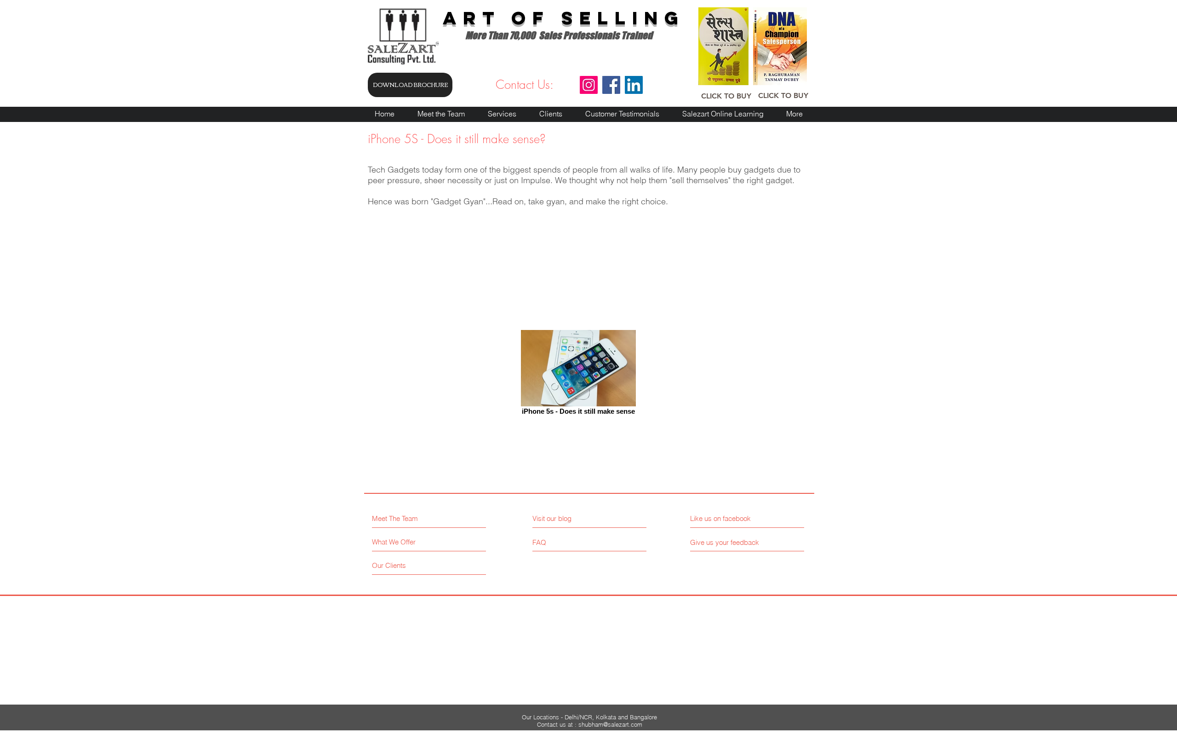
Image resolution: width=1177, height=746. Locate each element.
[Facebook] (611, 85)
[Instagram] (589, 85)
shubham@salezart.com (610, 724)
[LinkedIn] (634, 85)
